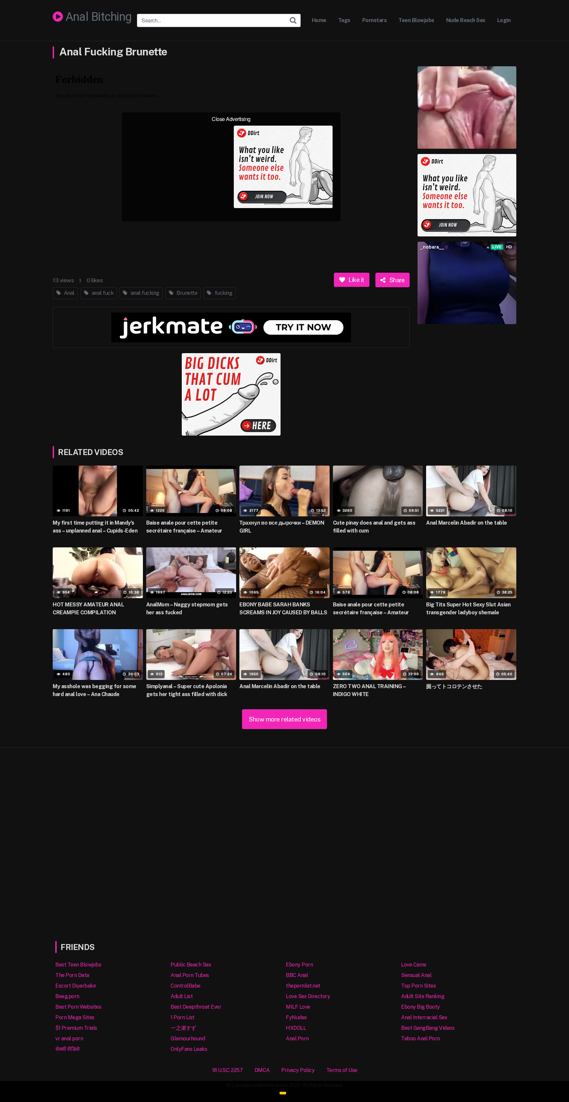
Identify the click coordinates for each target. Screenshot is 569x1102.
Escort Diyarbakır (75, 986)
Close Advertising (231, 119)
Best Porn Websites (78, 1007)
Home (319, 20)
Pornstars (374, 20)
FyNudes (296, 1017)
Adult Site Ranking (422, 996)
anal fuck (102, 293)
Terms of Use (341, 1070)
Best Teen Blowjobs (78, 965)
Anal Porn (297, 1038)
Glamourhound (188, 1038)
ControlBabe (186, 986)
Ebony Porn (299, 965)
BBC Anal (297, 975)
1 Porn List (183, 1017)
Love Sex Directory (308, 996)
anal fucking (144, 293)
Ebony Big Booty (420, 1007)
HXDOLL (296, 1028)
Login (504, 20)
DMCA (262, 1070)
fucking (222, 293)
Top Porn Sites (418, 986)
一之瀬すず (183, 1028)
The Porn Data (72, 975)
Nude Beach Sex (465, 20)
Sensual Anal (416, 975)
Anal (68, 293)
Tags (344, 20)
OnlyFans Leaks (189, 1049)
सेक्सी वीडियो (67, 1049)
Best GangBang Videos (427, 1028)
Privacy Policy (297, 1070)
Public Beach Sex (191, 965)
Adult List (182, 996)
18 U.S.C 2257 (227, 1070)
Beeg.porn (67, 996)
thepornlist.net (303, 986)
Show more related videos (284, 719)
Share (396, 279)
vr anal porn (69, 1038)
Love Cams (413, 965)
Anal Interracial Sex (424, 1017)
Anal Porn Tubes (190, 975)
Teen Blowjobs (416, 20)
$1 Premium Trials (76, 1028)
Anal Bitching (97, 17)
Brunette (187, 293)
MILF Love (298, 1007)
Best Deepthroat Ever (196, 1007)
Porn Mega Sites (75, 1017)
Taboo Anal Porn (420, 1038)
